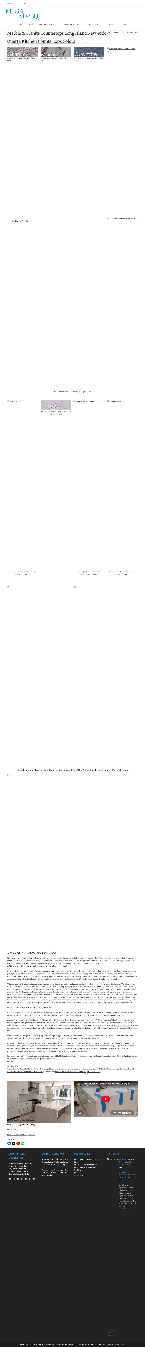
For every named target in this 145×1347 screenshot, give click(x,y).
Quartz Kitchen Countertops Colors (41, 41)
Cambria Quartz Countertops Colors (55, 1170)
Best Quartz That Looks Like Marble (55, 1159)
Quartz (53, 971)
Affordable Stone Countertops (85, 1165)
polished (117, 971)
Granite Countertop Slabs (18, 1171)
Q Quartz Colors (47, 1175)
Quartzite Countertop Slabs (19, 1174)
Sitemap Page (79, 1175)
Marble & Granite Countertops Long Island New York (118, 32)
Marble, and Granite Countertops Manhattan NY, (42, 1069)
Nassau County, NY (79, 1072)
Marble (45, 971)
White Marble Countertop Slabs (20, 1163)
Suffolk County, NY (93, 1072)
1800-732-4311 (129, 1159)
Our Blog (77, 1170)
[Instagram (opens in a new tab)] (123, 3)
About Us (77, 1173)
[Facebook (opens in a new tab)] (115, 3)
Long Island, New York (27, 958)
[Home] (96, 32)
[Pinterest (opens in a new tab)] (119, 3)
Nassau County (62, 958)
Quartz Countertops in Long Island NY (21, 1135)
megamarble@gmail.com (120, 1025)
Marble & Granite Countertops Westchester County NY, (81, 1069)
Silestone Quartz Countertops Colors (55, 1173)
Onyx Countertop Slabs (17, 1169)
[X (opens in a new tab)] (111, 3)
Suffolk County (77, 958)
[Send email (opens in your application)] (135, 3)
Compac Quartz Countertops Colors (55, 1162)
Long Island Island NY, (63, 1072)
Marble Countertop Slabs (18, 1166)
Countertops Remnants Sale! (85, 1167)
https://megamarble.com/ (77, 1051)
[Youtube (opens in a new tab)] (131, 3)
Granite (39, 971)
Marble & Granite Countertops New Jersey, (27, 1072)
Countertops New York (15, 1069)
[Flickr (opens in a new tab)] (127, 3)
